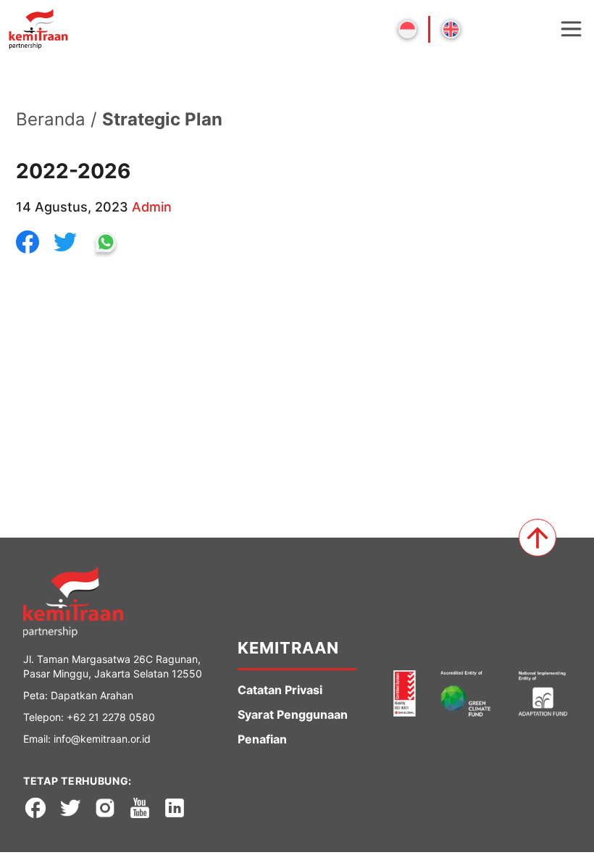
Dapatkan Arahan (92, 695)
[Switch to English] (451, 29)
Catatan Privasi (280, 690)
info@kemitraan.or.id (102, 739)
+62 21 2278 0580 (111, 717)
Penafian (262, 739)
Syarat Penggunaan (293, 714)
